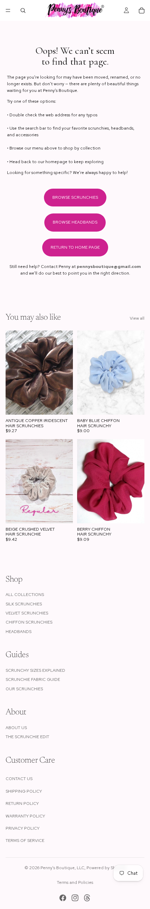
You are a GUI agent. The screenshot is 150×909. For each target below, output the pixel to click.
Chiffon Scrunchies (29, 622)
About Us (16, 727)
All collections (25, 594)
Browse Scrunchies (75, 197)
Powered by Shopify (106, 868)
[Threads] (87, 898)
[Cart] (141, 10)
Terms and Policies (75, 882)
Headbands (18, 631)
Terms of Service (25, 840)
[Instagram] (75, 898)
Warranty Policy (25, 816)
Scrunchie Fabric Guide (33, 679)
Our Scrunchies (24, 689)
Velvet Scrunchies (27, 613)
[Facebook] (63, 898)
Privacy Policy (22, 828)
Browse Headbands (75, 222)
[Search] (23, 10)
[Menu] (8, 10)
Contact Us (19, 778)
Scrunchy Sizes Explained (35, 670)
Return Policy (22, 803)
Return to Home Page (75, 247)
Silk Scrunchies (24, 604)
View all (137, 318)
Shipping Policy (24, 791)
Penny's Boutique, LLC (62, 868)
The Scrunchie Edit (27, 737)
